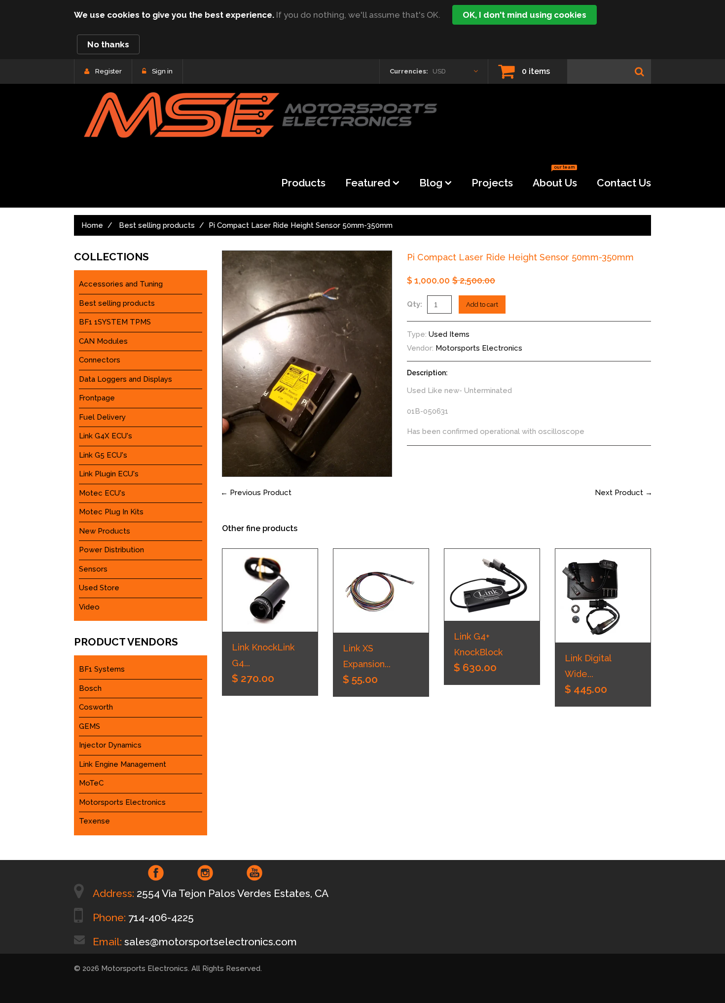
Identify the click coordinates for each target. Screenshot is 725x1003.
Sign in (162, 71)
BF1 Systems (102, 669)
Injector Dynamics (110, 745)
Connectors (99, 360)
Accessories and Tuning (121, 284)
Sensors (93, 569)
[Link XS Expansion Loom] (381, 590)
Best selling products (157, 225)
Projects (492, 183)
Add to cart (482, 304)
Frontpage (97, 398)
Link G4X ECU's (105, 435)
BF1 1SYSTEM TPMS (115, 322)
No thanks (108, 44)
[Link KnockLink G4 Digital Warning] (270, 590)
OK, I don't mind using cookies (524, 15)
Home (92, 225)
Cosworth (96, 707)
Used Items (449, 334)
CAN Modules (103, 341)
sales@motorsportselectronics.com (210, 941)
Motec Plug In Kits (111, 511)
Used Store (99, 587)
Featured (367, 183)
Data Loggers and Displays (125, 379)
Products (303, 183)
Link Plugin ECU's (109, 473)
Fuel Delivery (102, 417)
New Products (104, 531)
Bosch (90, 688)
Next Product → (623, 492)
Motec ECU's (102, 493)
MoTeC (91, 783)
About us (555, 180)
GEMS (89, 726)
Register (108, 71)
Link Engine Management (122, 764)
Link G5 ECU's (103, 455)
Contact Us (624, 183)
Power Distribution (111, 549)
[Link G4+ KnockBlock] (492, 584)
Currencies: (409, 71)
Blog (430, 183)
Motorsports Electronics (478, 348)
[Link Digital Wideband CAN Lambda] (603, 595)
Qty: (414, 304)
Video (89, 607)
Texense (94, 821)
